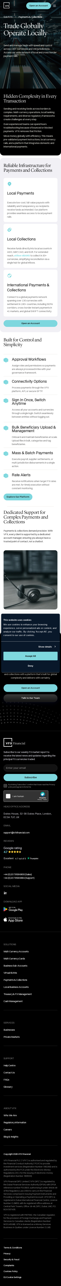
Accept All (30, 656)
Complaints (9, 1265)
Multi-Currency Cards (14, 958)
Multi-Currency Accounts (16, 951)
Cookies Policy (11, 1271)
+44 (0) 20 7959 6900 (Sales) (18, 874)
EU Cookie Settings (12, 1277)
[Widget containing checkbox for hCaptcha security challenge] (26, 796)
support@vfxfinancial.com (16, 832)
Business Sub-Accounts (15, 965)
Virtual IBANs (10, 972)
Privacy (7, 1253)
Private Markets (12, 1036)
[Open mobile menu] (54, 6)
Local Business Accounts (16, 986)
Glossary (8, 1086)
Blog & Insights (11, 1136)
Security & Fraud (11, 1259)
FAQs (6, 1079)
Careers (8, 1129)
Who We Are (10, 1115)
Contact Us (9, 1072)
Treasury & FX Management (18, 994)
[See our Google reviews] (30, 850)
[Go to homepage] (6, 5)
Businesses (9, 1029)
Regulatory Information (15, 1122)
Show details (45, 646)
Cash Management (13, 1001)
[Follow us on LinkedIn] (5, 892)
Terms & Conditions (13, 1247)
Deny (30, 665)
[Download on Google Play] (13, 910)
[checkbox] (5, 786)
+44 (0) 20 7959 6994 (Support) (19, 877)
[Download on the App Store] (13, 921)
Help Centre (9, 1065)
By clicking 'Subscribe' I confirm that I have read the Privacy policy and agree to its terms (31, 785)
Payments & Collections (15, 979)
